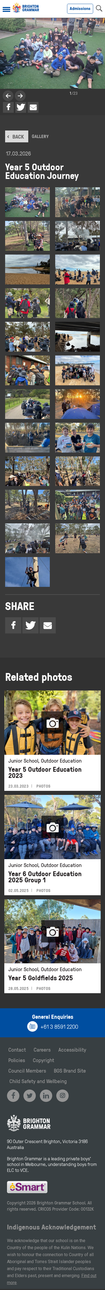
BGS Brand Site (70, 1070)
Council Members (27, 1070)
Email (33, 107)
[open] (6, 10)
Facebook (8, 107)
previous (20, 95)
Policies (16, 1060)
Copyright (43, 1060)
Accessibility (72, 1049)
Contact (17, 1049)
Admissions (80, 8)
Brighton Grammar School (61, 1203)
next (8, 95)
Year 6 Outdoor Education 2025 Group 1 (45, 877)
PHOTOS (43, 786)
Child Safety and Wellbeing (38, 1081)
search (99, 8)
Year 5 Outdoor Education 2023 (45, 772)
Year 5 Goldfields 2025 (40, 977)
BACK (18, 136)
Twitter (20, 107)
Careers (42, 1049)
